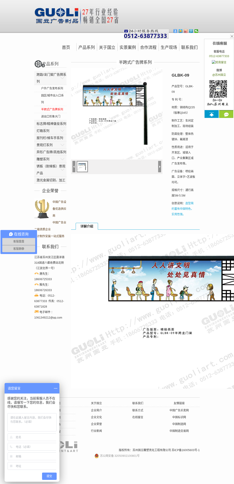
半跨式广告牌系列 (52, 109)
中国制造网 (179, 424)
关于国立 (107, 47)
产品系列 (86, 47)
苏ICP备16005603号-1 (186, 450)
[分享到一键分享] (175, 31)
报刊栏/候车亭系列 (50, 138)
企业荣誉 (96, 424)
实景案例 (128, 47)
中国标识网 (179, 417)
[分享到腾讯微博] (191, 31)
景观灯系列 (45, 145)
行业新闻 (96, 431)
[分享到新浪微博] (186, 31)
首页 (66, 47)
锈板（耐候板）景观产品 (51, 169)
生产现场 (169, 47)
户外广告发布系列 (52, 88)
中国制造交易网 (179, 431)
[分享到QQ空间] (181, 31)
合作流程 (148, 47)
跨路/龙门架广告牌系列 (51, 78)
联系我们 (189, 47)
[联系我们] (226, 114)
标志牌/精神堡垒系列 (51, 123)
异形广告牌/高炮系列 (51, 152)
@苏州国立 (219, 75)
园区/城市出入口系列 (52, 99)
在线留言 (137, 417)
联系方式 (137, 410)
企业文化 (96, 417)
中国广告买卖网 (179, 410)
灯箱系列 (43, 131)
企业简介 (96, 410)
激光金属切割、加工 (51, 180)
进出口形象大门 (50, 116)
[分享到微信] (196, 31)
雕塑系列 (43, 159)
